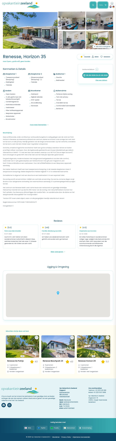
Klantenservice (64, 392)
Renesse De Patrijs (15, 361)
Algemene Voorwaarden (81, 437)
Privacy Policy (66, 437)
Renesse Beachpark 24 (53, 361)
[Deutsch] (113, 7)
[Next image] (37, 346)
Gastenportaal (64, 396)
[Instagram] (9, 405)
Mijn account (63, 394)
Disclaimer (56, 437)
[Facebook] (3, 405)
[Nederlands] (110, 7)
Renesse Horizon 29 (87, 361)
